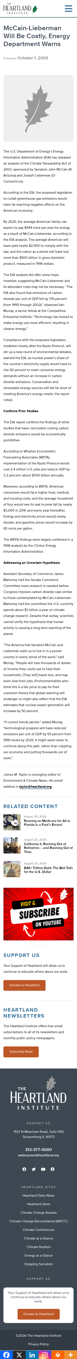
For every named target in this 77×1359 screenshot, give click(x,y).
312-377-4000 (38, 1150)
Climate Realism (39, 1247)
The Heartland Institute (21, 8)
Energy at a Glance (39, 1255)
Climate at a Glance (38, 1238)
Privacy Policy (38, 1344)
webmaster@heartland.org (38, 1155)
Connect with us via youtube (43, 1169)
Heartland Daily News (38, 1195)
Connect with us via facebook (24, 1169)
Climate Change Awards (39, 1213)
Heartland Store (38, 1204)
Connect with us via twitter (34, 1169)
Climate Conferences (38, 1230)
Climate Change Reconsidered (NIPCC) (38, 1221)
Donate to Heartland (24, 985)
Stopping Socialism (38, 1264)
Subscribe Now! (21, 1052)
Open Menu (68, 8)
